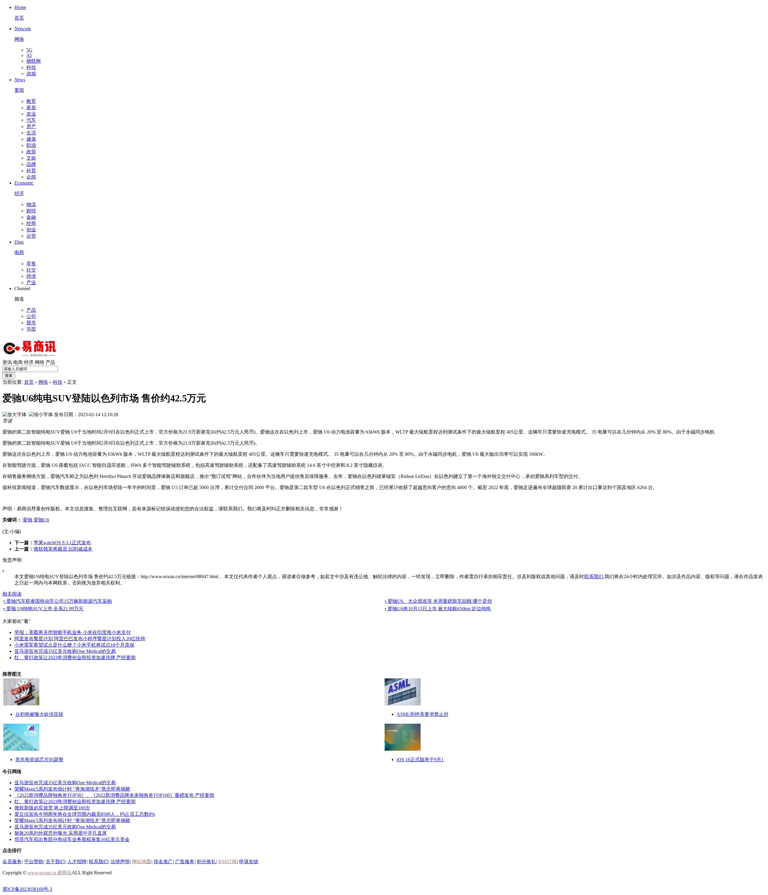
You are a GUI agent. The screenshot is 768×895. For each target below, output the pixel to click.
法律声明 (120, 861)
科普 (31, 170)
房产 (31, 126)
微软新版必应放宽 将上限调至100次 (52, 807)
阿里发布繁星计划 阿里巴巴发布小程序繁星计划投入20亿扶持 (79, 638)
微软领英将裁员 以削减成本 (63, 548)
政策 (31, 151)
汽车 (31, 120)
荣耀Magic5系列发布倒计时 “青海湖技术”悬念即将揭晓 (72, 788)
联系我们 (593, 576)
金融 (31, 217)
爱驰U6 (41, 519)
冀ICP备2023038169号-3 (27, 889)
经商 (31, 223)
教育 (31, 101)
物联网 (33, 61)
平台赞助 (33, 861)
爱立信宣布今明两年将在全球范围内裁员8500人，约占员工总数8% (84, 814)
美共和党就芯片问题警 (39, 759)
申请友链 (248, 861)
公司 (31, 316)
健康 (31, 139)
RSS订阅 (227, 861)
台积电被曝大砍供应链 (39, 714)
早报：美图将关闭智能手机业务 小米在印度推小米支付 (72, 632)
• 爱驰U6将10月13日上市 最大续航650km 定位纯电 (438, 608)
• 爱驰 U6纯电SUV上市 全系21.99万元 (43, 608)
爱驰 (27, 519)
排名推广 (163, 861)
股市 (31, 322)
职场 (31, 145)
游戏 (31, 73)
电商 (18, 362)
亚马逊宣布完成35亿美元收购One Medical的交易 (65, 651)
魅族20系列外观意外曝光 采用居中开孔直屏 (60, 833)
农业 (31, 113)
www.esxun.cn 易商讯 (50, 872)
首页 (29, 382)
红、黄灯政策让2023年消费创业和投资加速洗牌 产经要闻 (75, 657)
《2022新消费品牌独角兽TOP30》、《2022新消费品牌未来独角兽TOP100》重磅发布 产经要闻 (114, 795)
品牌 (31, 164)
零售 (31, 263)
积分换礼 (206, 861)
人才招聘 (76, 861)
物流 (31, 204)
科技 (31, 67)
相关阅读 (12, 593)
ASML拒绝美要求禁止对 (422, 714)
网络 (39, 362)
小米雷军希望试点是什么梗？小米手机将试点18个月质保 (74, 644)
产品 (31, 310)
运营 (31, 236)
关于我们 (55, 861)
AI (29, 55)
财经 (31, 210)
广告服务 (184, 861)
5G (29, 50)
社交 (31, 269)
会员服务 (12, 861)
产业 (31, 282)
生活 (31, 132)
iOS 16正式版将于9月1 (420, 759)
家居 (31, 107)
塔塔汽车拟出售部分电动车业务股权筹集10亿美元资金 (72, 839)
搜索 (9, 375)
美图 (31, 329)
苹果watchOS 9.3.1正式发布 (62, 542)
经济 (29, 362)
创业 (31, 229)
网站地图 (141, 861)
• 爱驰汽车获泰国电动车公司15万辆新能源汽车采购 (57, 601)
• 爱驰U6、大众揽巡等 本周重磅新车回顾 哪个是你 (438, 601)
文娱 (31, 158)
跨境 (31, 276)
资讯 (7, 362)
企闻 (31, 176)
